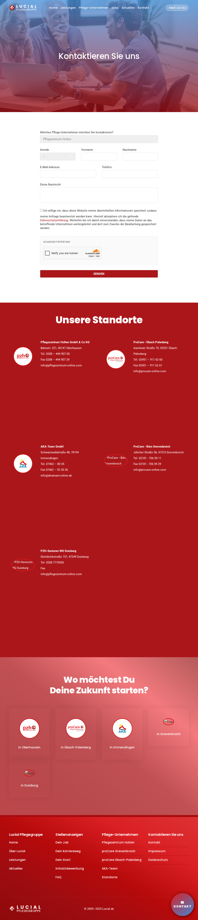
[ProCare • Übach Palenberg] (115, 359)
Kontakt (143, 8)
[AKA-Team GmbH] (23, 463)
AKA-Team (110, 868)
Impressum (157, 851)
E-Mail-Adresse (50, 167)
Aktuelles (128, 8)
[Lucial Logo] (25, 908)
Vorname (87, 149)
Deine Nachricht (50, 184)
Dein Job (61, 842)
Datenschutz (158, 860)
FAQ (58, 877)
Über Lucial (17, 851)
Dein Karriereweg (68, 851)
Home (53, 8)
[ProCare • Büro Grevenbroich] (116, 460)
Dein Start (63, 860)
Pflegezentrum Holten (118, 842)
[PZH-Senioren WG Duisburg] (23, 565)
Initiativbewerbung (69, 868)
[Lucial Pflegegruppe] (23, 8)
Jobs (115, 8)
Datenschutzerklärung (54, 220)
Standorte (109, 877)
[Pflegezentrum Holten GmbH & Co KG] (23, 356)
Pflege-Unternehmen (93, 8)
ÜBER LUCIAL (177, 7)
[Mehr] (99, 85)
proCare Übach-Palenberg (122, 860)
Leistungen (68, 8)
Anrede (44, 149)
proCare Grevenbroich (118, 851)
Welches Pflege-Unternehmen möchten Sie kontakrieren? (76, 132)
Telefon (107, 167)
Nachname (130, 149)
